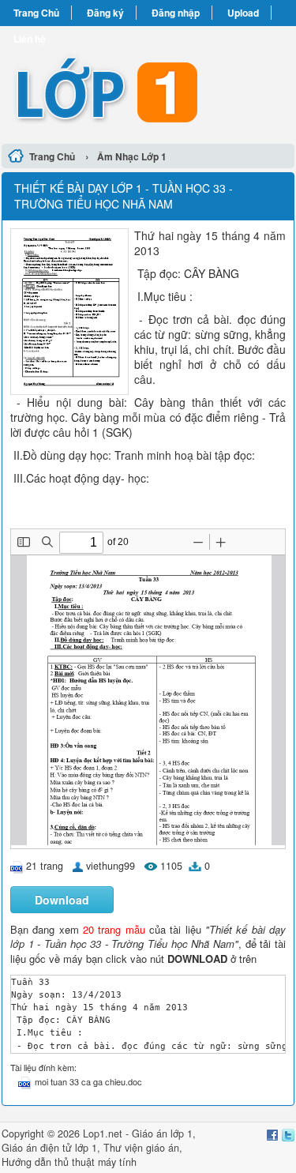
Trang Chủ (36, 13)
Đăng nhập (176, 13)
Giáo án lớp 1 (162, 1133)
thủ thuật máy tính (95, 1162)
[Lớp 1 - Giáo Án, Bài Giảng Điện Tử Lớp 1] (148, 82)
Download (62, 900)
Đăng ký (105, 13)
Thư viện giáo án (141, 1148)
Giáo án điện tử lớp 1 (49, 1148)
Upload (243, 13)
